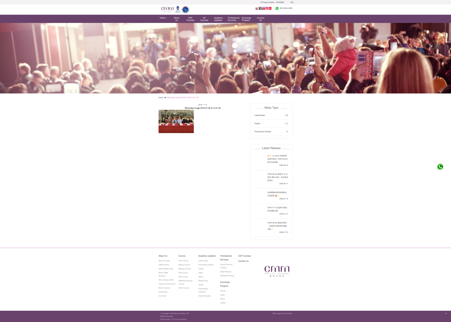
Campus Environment (167, 283)
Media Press (203, 280)
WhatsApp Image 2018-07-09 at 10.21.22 (182, 97)
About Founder (164, 260)
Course (182, 255)
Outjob (257, 123)
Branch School (164, 287)
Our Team (162, 295)
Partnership (163, 291)
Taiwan (223, 302)
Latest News (260, 115)
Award (200, 284)
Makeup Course (185, 268)
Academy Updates (218, 19)
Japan (222, 294)
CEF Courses (190, 19)
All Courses (204, 19)
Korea (222, 298)
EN (292, 2)
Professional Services (233, 19)
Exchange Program (246, 19)
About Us (176, 19)
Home (162, 17)
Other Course (184, 287)
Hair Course (183, 276)
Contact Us (260, 19)
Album (200, 276)
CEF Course (183, 260)
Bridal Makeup (225, 271)
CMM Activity (164, 264)
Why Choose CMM (166, 280)
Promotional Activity (263, 131)
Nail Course (183, 272)
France (223, 290)
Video (200, 272)
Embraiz (289, 313)
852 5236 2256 (286, 8)
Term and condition (179, 319)
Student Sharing (204, 295)
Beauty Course (184, 264)
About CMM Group (166, 268)
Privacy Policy (165, 319)
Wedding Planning (227, 275)
